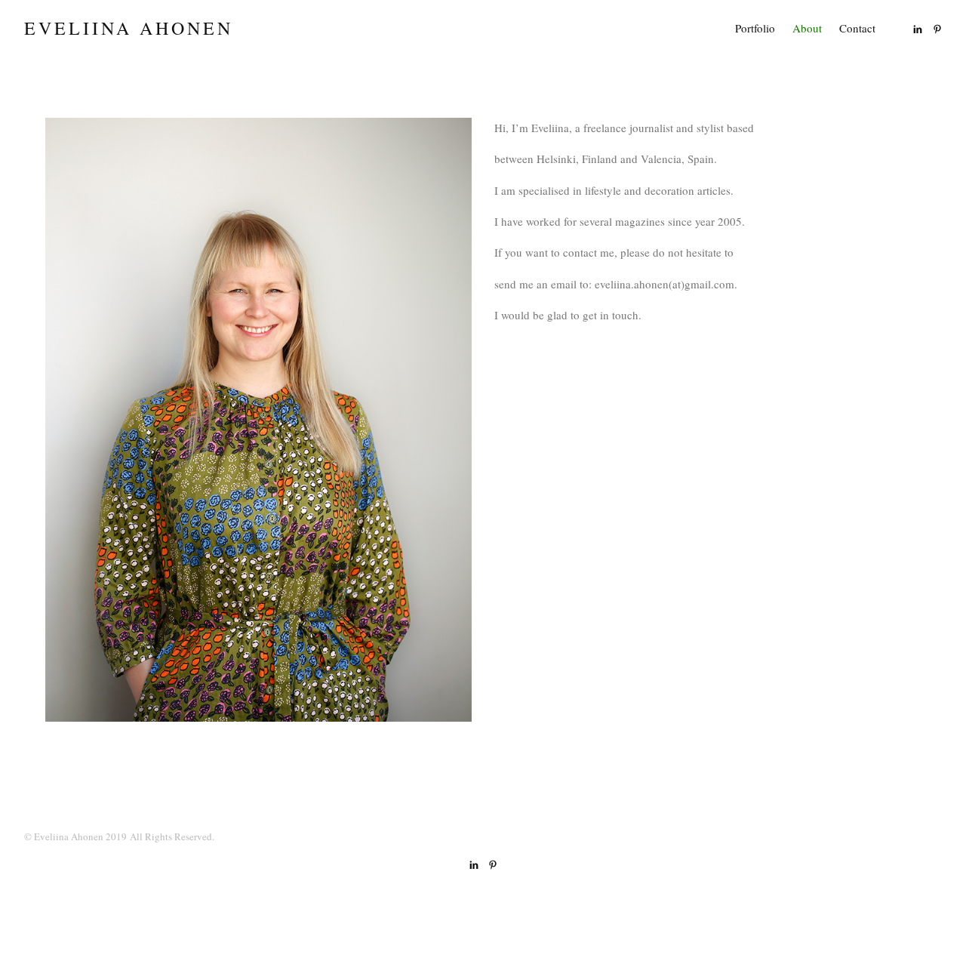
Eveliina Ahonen (128, 28)
